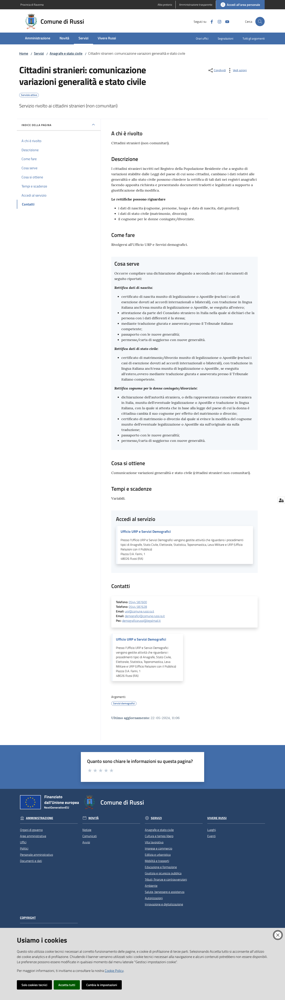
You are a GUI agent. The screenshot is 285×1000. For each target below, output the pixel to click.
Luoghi (211, 829)
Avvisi (86, 842)
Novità (93, 818)
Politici (24, 848)
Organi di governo (31, 829)
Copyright (28, 917)
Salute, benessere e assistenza (164, 891)
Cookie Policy (114, 970)
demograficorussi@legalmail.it (141, 620)
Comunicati (89, 836)
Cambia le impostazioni (101, 985)
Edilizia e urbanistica (158, 854)
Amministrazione (39, 818)
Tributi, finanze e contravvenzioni (166, 879)
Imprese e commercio (158, 848)
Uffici (23, 842)
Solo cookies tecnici (34, 985)
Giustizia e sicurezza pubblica (163, 873)
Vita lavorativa (154, 842)
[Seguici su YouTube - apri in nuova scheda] (226, 21)
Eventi (211, 836)
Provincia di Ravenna (32, 5)
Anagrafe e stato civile (66, 53)
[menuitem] (37, 38)
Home (23, 53)
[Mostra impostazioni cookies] (281, 500)
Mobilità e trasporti (157, 860)
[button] (260, 21)
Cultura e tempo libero (159, 836)
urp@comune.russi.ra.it (139, 611)
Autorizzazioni (154, 898)
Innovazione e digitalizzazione (164, 904)
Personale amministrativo (36, 854)
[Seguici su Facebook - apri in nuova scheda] (210, 21)
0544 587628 (138, 606)
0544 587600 (138, 602)
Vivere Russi (217, 818)
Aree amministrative (33, 836)
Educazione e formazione (161, 867)
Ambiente (151, 885)
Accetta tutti (66, 985)
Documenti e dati (31, 860)
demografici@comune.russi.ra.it (145, 616)
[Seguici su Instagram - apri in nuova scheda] (218, 21)
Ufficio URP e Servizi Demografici (146, 531)
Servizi (39, 53)
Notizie (86, 829)
